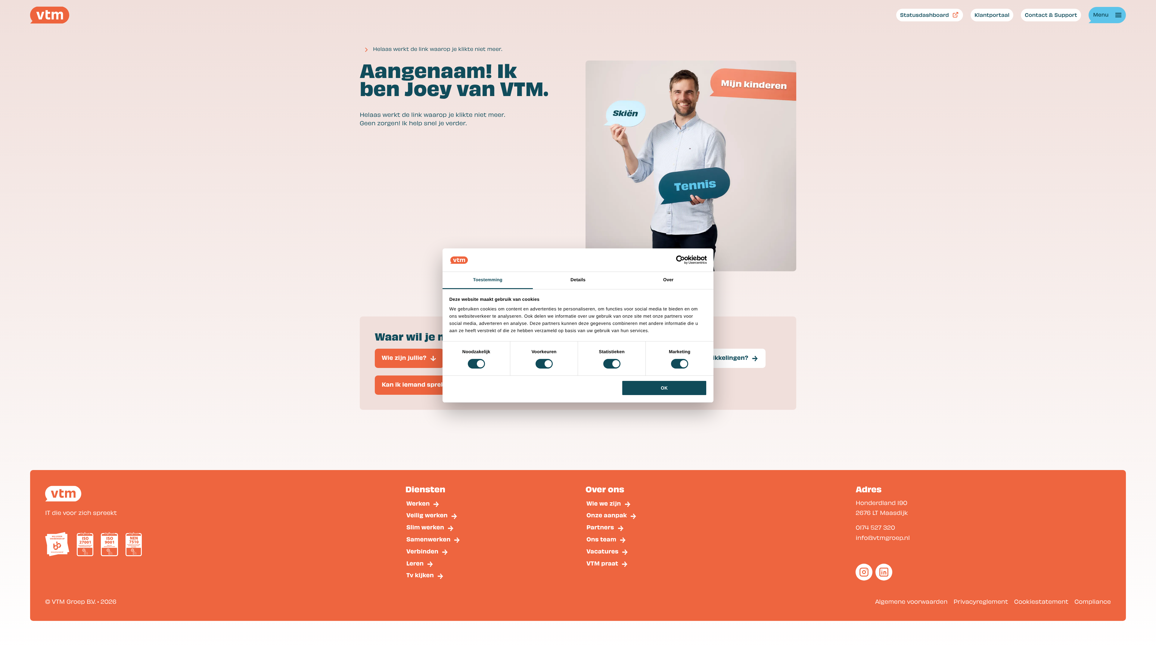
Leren (415, 563)
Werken (418, 503)
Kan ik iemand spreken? (419, 384)
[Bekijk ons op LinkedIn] (883, 572)
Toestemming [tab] (487, 279)
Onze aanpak (606, 515)
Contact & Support (1051, 14)
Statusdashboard (924, 14)
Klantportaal (991, 14)
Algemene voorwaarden (911, 601)
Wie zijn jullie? (404, 357)
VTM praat (602, 563)
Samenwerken (428, 539)
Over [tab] (668, 279)
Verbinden (422, 551)
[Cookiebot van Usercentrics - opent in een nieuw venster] (680, 259)
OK (664, 388)
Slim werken (425, 527)
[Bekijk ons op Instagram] (864, 572)
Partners (600, 527)
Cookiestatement (1041, 601)
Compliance (1092, 601)
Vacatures (602, 551)
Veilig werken (427, 515)
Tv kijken (420, 575)
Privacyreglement (981, 601)
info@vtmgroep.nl (883, 537)
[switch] (544, 364)
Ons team (601, 539)
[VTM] (49, 15)
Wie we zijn (603, 503)
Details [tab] (578, 279)
